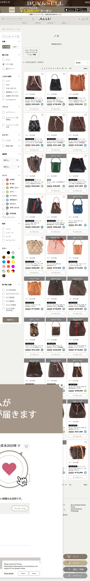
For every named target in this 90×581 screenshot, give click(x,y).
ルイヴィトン (11, 29)
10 (62, 68)
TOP (3, 29)
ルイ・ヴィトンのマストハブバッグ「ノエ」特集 (31, 52)
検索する (10, 320)
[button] (87, 19)
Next (85, 68)
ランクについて (9, 217)
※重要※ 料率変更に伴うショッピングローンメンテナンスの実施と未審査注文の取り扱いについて (45, 14)
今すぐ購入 (10, 64)
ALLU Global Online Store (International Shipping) (78, 508)
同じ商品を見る (34, 109)
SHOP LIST (38, 23)
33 (70, 68)
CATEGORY (50, 23)
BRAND (64, 23)
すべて (8, 60)
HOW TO (24, 23)
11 (66, 68)
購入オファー (10, 69)
